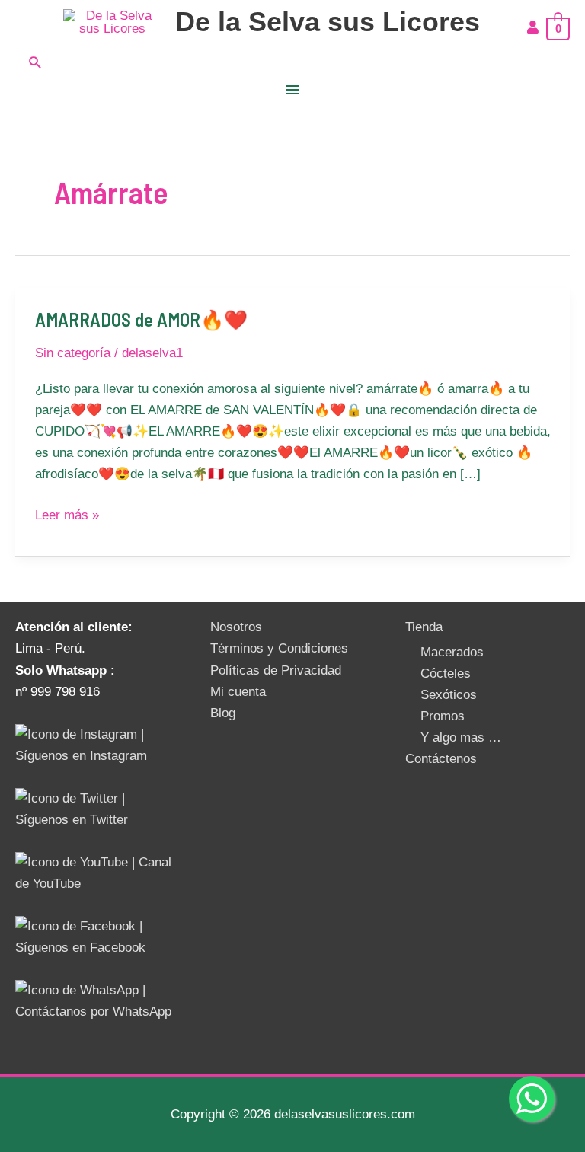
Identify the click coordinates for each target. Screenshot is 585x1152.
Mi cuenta (238, 691)
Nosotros (236, 627)
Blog (222, 713)
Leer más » (67, 513)
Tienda (424, 627)
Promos (442, 716)
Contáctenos (441, 759)
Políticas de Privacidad (275, 670)
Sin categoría (72, 353)
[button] (292, 62)
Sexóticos (448, 695)
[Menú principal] (292, 91)
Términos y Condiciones (279, 648)
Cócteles (445, 673)
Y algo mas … (460, 737)
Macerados (452, 652)
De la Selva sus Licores (327, 21)
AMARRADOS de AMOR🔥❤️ (141, 319)
